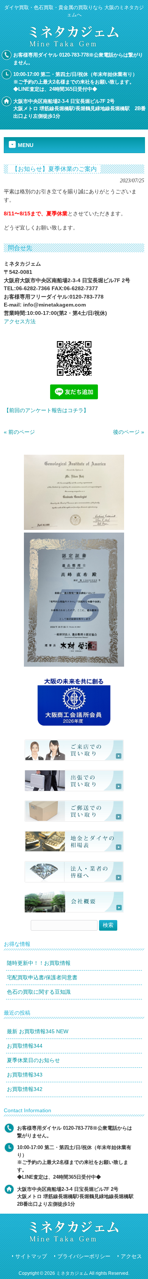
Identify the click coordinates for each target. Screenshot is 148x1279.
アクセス (131, 1256)
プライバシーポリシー (83, 1256)
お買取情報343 (25, 1075)
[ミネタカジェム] (74, 45)
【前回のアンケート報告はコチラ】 (46, 410)
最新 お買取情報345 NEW (37, 1031)
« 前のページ (19, 432)
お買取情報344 (25, 1046)
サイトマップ (31, 1256)
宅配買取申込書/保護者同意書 (42, 977)
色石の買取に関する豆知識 (39, 992)
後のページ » (128, 432)
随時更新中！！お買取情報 (39, 963)
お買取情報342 (25, 1089)
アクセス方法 (20, 321)
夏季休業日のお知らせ (33, 1060)
